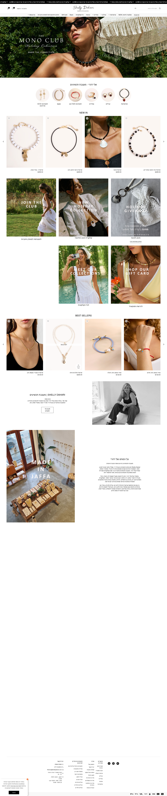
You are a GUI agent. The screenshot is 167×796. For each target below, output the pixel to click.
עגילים (104, 15)
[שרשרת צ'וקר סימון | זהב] (64, 142)
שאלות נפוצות (90, 770)
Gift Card (64, 15)
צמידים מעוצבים (78, 769)
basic (59, 104)
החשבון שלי (91, 764)
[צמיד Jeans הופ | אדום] (142, 344)
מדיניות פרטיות (90, 778)
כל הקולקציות (80, 15)
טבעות (88, 15)
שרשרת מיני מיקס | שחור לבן (152, 170)
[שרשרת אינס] (103, 142)
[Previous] (163, 141)
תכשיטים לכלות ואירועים (42, 105)
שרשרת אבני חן (78, 771)
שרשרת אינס (117, 170)
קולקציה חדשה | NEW (125, 15)
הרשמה (19, 8)
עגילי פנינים (79, 779)
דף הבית (136, 15)
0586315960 (58, 764)
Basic (71, 15)
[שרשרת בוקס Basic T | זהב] (25, 344)
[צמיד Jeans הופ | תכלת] (103, 344)
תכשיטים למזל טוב (75, 104)
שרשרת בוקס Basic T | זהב (35, 373)
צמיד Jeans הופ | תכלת (114, 373)
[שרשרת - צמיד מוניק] (25, 142)
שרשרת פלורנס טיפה (76, 373)
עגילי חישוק (79, 777)
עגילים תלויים (78, 787)
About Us (32, 15)
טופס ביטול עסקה (89, 772)
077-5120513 (58, 767)
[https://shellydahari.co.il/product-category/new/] (83, 47)
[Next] (3, 141)
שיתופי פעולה (99, 773)
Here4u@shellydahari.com (55, 770)
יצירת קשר (91, 767)
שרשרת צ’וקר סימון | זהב (75, 170)
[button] (126, 118)
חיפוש (135, 8)
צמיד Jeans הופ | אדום (153, 373)
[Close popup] (5, 751)
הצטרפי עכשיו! (17, 769)
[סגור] (27, 779)
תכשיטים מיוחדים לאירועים (75, 766)
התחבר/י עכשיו (11, 773)
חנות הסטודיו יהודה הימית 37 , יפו (55, 773)
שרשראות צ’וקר (78, 774)
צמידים (96, 15)
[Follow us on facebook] (109, 763)
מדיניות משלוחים (89, 780)
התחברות (24, 8)
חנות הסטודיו (99, 770)
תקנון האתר (91, 775)
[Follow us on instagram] (113, 763)
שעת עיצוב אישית (100, 767)
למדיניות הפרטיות (16, 786)
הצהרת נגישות (90, 788)
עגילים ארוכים (78, 782)
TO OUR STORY (47, 410)
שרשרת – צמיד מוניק (37, 170)
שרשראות (113, 15)
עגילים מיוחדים (78, 785)
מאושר (14, 792)
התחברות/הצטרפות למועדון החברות (48, 15)
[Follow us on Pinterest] (117, 763)
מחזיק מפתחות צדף (136, 242)
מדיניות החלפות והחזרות (90, 784)
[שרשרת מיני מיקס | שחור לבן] (142, 142)
